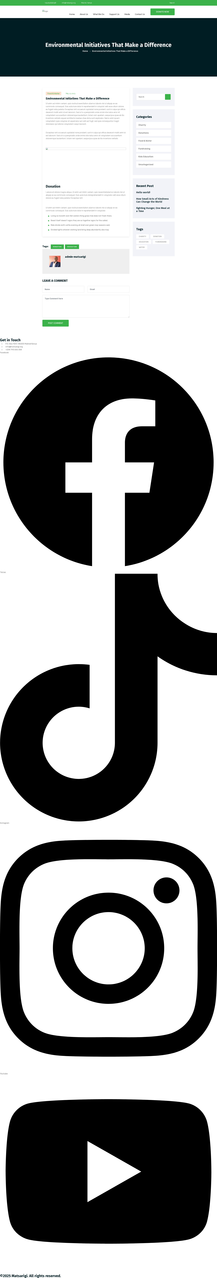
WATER (142, 247)
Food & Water (53, 93)
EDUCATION (72, 247)
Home (72, 14)
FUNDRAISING (160, 242)
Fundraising (144, 148)
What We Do (98, 14)
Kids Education (145, 156)
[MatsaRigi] (45, 11)
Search (172, 3)
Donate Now (162, 12)
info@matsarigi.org (68, 3)
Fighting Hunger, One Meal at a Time (153, 210)
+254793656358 (50, 3)
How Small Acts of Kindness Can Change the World (152, 200)
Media (127, 14)
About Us (84, 14)
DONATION (57, 247)
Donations (143, 133)
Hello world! (143, 192)
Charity (142, 125)
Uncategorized (145, 164)
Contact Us (140, 14)
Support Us (114, 14)
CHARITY (142, 236)
